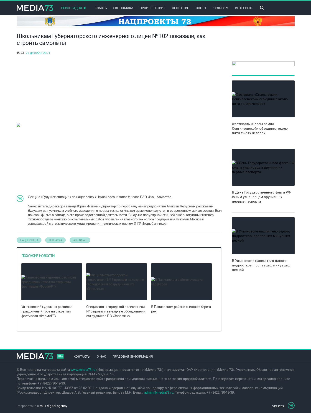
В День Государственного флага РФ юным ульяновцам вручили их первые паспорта (261, 197)
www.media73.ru (83, 369)
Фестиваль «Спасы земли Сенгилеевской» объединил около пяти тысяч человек (260, 128)
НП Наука (55, 240)
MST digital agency (53, 406)
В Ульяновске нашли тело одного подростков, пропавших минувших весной (261, 265)
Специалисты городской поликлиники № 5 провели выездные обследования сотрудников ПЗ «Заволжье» (115, 311)
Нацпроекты (29, 240)
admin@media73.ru (158, 392)
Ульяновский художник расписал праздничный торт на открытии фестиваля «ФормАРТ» (46, 311)
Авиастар (80, 240)
